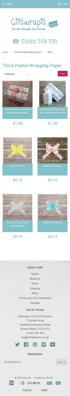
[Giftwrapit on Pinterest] (35, 345)
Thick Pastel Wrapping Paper (27, 52)
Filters (62, 73)
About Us (35, 278)
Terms (35, 283)
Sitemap (35, 303)
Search (35, 273)
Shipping (35, 288)
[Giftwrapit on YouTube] (52, 345)
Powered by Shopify (43, 378)
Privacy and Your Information (35, 298)
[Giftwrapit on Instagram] (43, 345)
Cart (65, 4)
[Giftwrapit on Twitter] (17, 345)
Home (5, 52)
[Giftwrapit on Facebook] (26, 345)
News (35, 293)
